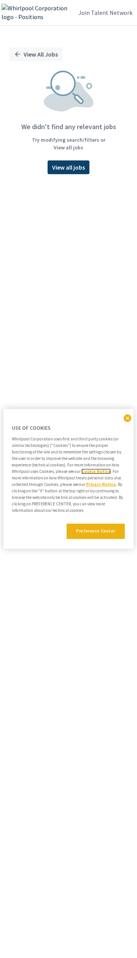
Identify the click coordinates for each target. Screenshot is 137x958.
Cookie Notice (96, 471)
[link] (36, 12)
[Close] (127, 418)
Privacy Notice (101, 484)
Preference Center (95, 531)
